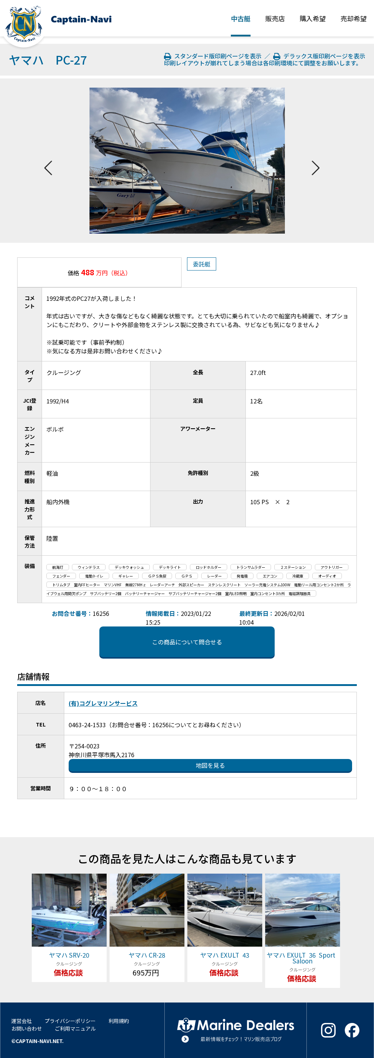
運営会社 (21, 1020)
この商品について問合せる (187, 641)
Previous (48, 161)
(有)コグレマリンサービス (103, 703)
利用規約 (118, 1020)
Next (316, 161)
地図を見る (210, 765)
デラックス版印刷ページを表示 (322, 55)
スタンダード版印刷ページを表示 (217, 55)
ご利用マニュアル (75, 1028)
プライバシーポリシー (70, 1020)
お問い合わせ (26, 1028)
